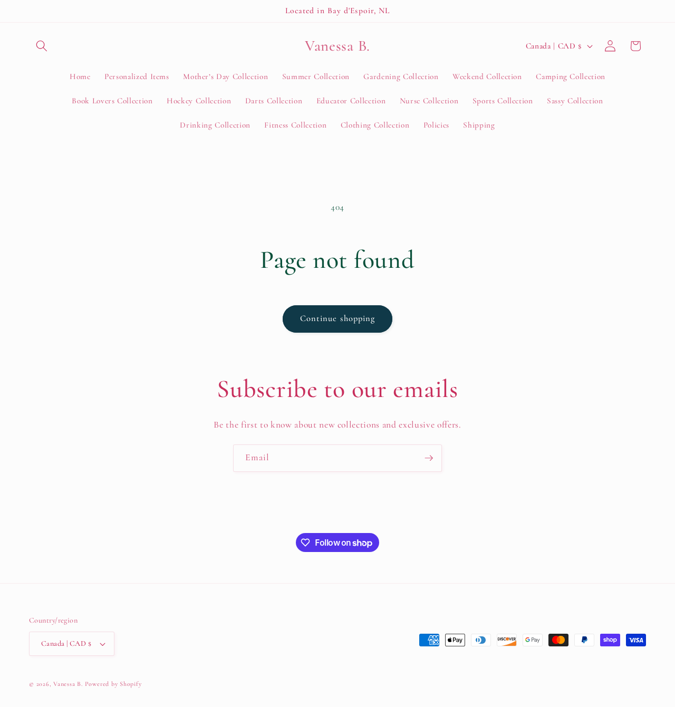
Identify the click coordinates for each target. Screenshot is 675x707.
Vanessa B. (68, 683)
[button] (41, 46)
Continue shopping (337, 318)
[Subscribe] (428, 458)
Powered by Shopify (113, 683)
